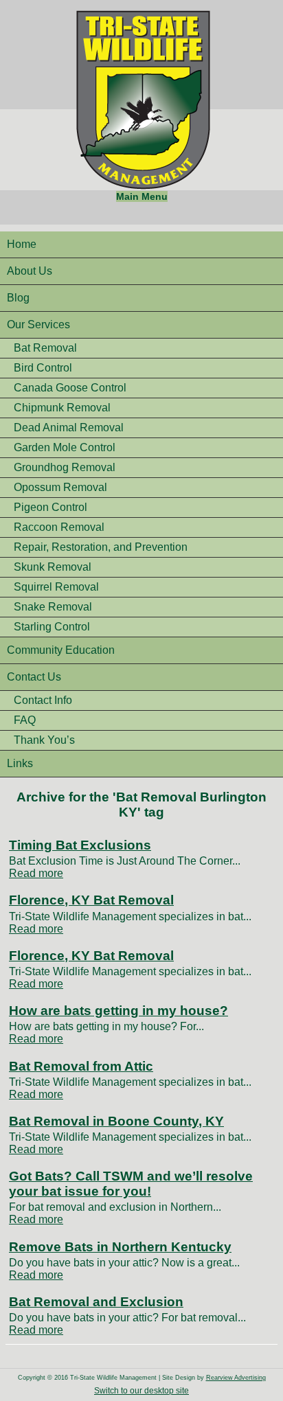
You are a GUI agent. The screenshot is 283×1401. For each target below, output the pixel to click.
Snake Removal (53, 607)
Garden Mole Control (64, 447)
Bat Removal (45, 348)
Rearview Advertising (236, 1377)
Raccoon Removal (59, 527)
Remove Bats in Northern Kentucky (120, 1247)
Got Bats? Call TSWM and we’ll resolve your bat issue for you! (131, 1183)
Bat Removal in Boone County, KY (116, 1121)
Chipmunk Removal (62, 407)
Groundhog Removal (64, 467)
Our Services (38, 324)
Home (21, 244)
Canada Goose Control (70, 388)
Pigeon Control (50, 507)
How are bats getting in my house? (118, 1010)
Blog (18, 298)
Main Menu (142, 196)
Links (20, 763)
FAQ (25, 720)
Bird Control (43, 368)
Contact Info (43, 700)
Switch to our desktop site (141, 1391)
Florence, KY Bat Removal (91, 900)
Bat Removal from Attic (81, 1066)
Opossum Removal (60, 487)
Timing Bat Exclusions (80, 845)
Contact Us (34, 677)
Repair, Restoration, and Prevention (101, 547)
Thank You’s (44, 740)
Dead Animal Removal (69, 427)
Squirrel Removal (56, 587)
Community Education (61, 650)
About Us (29, 271)
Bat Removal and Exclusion (96, 1302)
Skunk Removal (52, 567)
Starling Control (52, 627)
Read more (36, 873)
